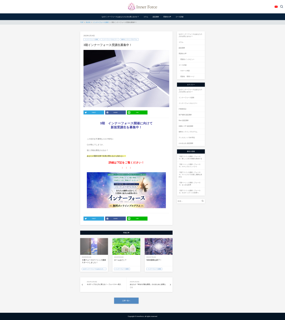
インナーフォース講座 (91, 39)
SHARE (115, 112)
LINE (137, 112)
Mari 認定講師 (183, 120)
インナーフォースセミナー (110, 39)
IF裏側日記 (182, 109)
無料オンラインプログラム (129, 39)
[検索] (203, 201)
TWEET (94, 112)
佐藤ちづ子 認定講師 (186, 126)
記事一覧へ (126, 300)
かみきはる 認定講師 (186, 143)
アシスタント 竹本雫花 (187, 137)
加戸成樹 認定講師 (185, 115)
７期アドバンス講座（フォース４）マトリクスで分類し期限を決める (190, 174)
